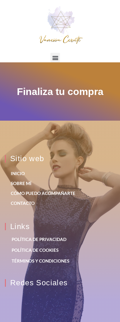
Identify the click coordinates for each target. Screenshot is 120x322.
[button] (55, 57)
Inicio (18, 173)
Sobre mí (21, 183)
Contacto (23, 203)
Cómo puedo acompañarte (43, 193)
